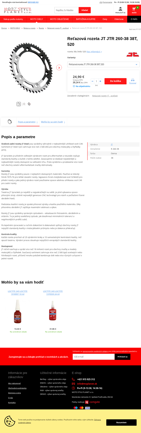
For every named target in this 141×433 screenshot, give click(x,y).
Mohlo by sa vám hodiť (52, 121)
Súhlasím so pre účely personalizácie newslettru (105, 351)
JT (112, 144)
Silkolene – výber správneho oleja (53, 386)
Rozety (41, 28)
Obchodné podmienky (17, 388)
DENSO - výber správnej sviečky (53, 394)
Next (59, 67)
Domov (4, 28)
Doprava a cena (14, 393)
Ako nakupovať (14, 383)
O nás (10, 397)
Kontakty (12, 402)
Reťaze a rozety (29, 28)
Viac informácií (93, 51)
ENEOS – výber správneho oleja (53, 383)
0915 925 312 (33, 2)
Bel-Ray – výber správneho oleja (53, 379)
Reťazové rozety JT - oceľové (58, 28)
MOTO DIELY (15, 28)
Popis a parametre (26, 121)
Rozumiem (121, 422)
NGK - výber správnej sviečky (52, 390)
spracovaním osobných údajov (95, 351)
